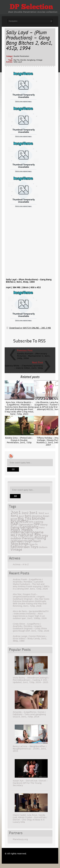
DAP (14, 524)
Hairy (42, 527)
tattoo (17, 546)
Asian (46, 516)
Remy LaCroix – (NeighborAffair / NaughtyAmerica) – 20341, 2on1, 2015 (30, 748)
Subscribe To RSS (29, 341)
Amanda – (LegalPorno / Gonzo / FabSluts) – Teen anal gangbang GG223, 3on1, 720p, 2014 (29, 714)
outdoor (16, 538)
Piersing (28, 538)
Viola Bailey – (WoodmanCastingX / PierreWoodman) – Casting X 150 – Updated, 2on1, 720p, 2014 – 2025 (31, 680)
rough (28, 541)
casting (38, 521)
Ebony (43, 524)
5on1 (28, 516)
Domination (26, 524)
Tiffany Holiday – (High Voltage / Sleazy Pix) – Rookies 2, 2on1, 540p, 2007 (48, 441)
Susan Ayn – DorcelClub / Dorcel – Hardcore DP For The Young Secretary (30, 783)
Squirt (37, 541)
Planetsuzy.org (20, 839)
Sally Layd (18, 62)
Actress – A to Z (21, 564)
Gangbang (31, 60)
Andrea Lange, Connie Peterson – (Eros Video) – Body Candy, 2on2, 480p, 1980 (30, 638)
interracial (20, 532)
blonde (23, 60)
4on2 (21, 516)
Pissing (40, 538)
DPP (37, 524)
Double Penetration (21, 56)
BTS (31, 522)
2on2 (25, 513)
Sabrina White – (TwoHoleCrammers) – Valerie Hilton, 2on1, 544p (24, 367)
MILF (14, 535)
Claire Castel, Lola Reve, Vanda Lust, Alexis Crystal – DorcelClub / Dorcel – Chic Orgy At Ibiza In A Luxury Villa (30, 818)
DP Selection (31, 7)
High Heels (22, 529)
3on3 (47, 513)
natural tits (29, 535)
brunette (20, 521)
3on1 (33, 513)
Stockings (20, 543)
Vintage (39, 60)
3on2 (41, 513)
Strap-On (33, 544)
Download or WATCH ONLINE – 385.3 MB (30, 328)
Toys (34, 547)
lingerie (37, 532)
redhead (17, 541)
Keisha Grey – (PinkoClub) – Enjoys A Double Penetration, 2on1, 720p (19, 440)
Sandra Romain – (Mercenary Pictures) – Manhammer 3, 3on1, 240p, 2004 (33, 355)
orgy (45, 535)
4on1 (14, 516)
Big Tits (17, 60)
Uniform (43, 547)
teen (26, 547)
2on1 (16, 512)
